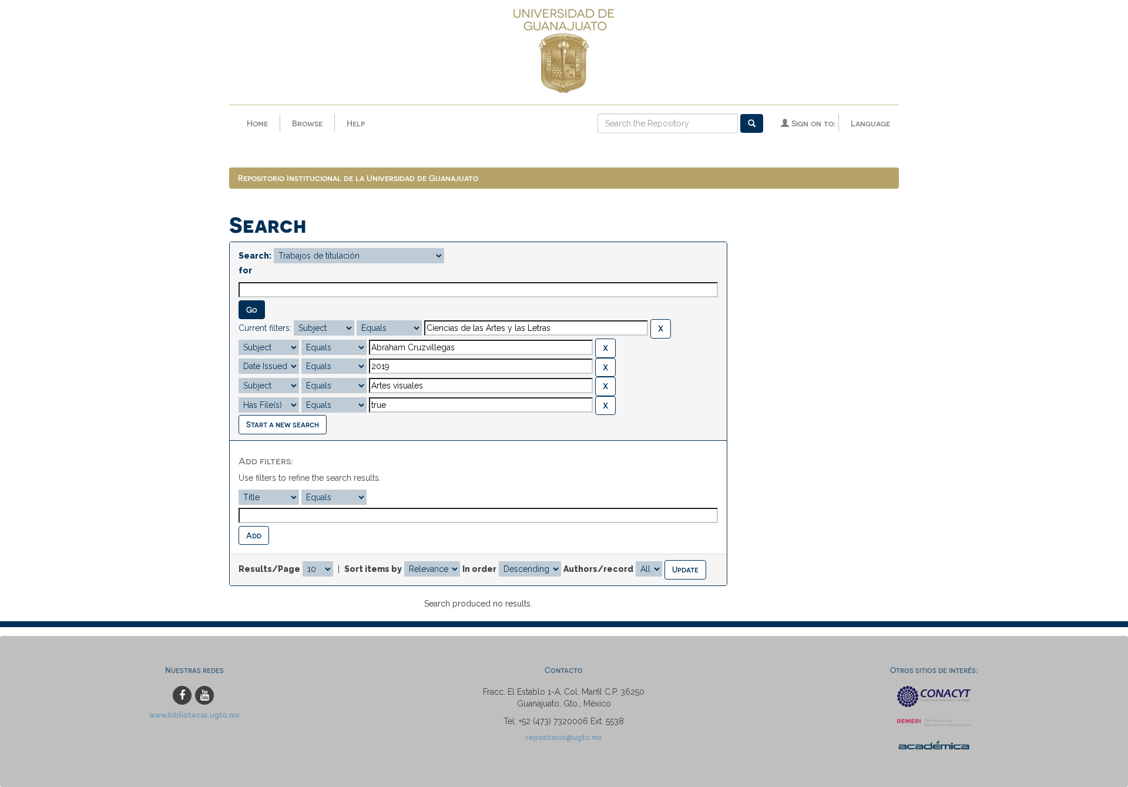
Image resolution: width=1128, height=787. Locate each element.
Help (356, 123)
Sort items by (373, 569)
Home (257, 123)
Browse (307, 123)
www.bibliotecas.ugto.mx (194, 715)
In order (479, 569)
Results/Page (269, 569)
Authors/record (598, 569)
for (245, 270)
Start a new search (282, 424)
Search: (255, 255)
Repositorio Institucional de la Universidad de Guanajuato (358, 178)
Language (870, 123)
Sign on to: (812, 123)
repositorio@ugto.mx (564, 737)
